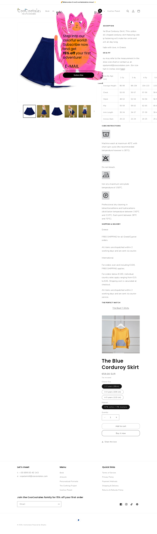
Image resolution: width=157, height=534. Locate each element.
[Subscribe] (58, 504)
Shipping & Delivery (110, 486)
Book (62, 473)
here (122, 69)
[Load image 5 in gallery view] (84, 111)
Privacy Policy (108, 477)
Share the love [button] (111, 442)
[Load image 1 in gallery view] (29, 111)
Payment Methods (109, 481)
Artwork (63, 477)
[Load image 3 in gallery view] (57, 111)
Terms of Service (109, 473)
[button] (128, 11)
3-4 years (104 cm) (112, 392)
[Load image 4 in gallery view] (71, 111)
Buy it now (121, 433)
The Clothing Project (68, 486)
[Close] (100, 11)
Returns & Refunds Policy (112, 490)
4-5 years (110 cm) (112, 397)
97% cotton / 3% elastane (115, 407)
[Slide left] (20, 111)
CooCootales (27, 525)
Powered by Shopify (39, 525)
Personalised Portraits (69, 481)
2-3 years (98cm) (111, 386)
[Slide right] (94, 111)
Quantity (105, 412)
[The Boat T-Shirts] (121, 352)
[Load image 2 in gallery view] (43, 111)
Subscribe (78, 75)
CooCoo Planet (66, 490)
